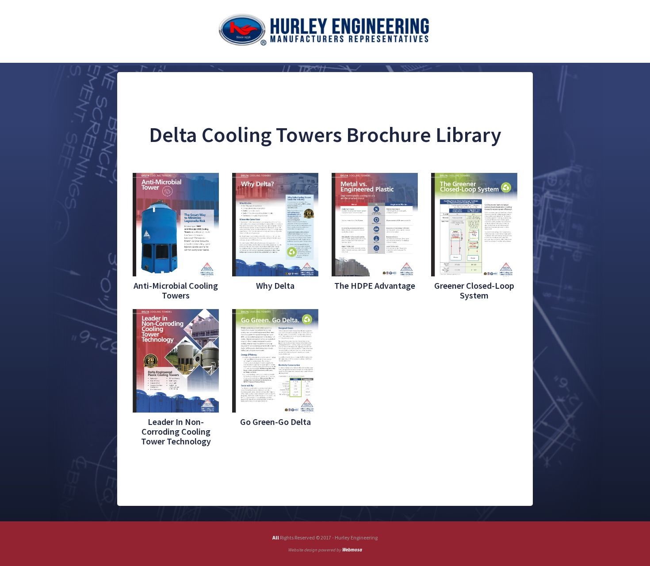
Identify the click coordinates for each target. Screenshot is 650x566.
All (276, 537)
